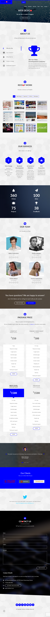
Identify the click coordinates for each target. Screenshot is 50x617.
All (14, 96)
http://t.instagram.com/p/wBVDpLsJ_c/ (25, 503)
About (25, 6)
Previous (2, 13)
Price (42, 6)
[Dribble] (33, 604)
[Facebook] (19, 604)
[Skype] (30, 604)
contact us (32, 324)
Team (38, 6)
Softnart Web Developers (13, 585)
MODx (30, 96)
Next (47, 13)
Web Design (19, 96)
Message (5, 550)
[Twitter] (17, 604)
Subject (4, 544)
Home (22, 6)
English (23, 2)
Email (4, 538)
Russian (18, 2)
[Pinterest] (27, 604)
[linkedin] (25, 604)
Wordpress (36, 96)
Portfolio (30, 6)
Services (34, 6)
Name (4, 533)
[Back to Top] (4, 611)
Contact (45, 6)
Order (13, 434)
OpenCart (25, 96)
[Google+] (22, 604)
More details (25, 17)
